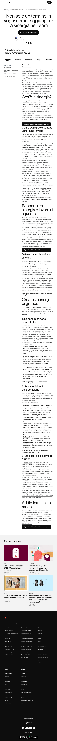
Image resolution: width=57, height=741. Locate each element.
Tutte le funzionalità (9, 630)
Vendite (39, 641)
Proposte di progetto (25, 652)
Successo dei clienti (9, 695)
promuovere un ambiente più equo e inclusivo (41, 276)
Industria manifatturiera (43, 654)
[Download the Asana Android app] (33, 737)
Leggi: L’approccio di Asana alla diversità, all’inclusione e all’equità (37, 294)
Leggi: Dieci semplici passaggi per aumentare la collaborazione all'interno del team (35, 451)
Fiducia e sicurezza (25, 695)
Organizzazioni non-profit (43, 657)
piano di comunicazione (40, 352)
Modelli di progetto (8, 692)
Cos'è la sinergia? (8, 67)
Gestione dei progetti (9, 652)
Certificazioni (7, 681)
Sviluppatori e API (8, 697)
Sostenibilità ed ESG (25, 703)
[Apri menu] (53, 2)
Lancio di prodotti (24, 643)
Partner (6, 700)
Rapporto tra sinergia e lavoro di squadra (11, 71)
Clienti (22, 678)
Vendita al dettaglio (42, 646)
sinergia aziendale (46, 138)
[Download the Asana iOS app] (23, 737)
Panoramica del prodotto (10, 627)
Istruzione (40, 652)
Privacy (22, 697)
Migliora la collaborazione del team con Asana (36, 124)
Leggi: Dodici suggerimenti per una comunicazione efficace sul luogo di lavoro (36, 381)
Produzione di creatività (26, 633)
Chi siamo (23, 673)
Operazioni (40, 633)
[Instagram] (28, 728)
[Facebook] (31, 728)
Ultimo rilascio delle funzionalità (11, 633)
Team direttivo (24, 676)
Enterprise (7, 643)
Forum (6, 684)
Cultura (22, 686)
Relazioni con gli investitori (26, 692)
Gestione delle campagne (26, 627)
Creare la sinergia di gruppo (10, 73)
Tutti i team (40, 662)
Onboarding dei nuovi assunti (27, 638)
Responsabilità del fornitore (27, 700)
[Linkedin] (26, 728)
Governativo (40, 649)
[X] (23, 728)
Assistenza (7, 676)
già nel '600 (39, 224)
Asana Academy (8, 678)
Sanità (39, 643)
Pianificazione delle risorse (26, 646)
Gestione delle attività (25, 654)
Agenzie (39, 660)
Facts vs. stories (43, 367)
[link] (6, 10)
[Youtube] (34, 728)
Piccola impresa (41, 627)
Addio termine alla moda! (9, 76)
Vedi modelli (25, 64)
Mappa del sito (8, 703)
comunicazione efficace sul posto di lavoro (33, 336)
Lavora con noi (24, 681)
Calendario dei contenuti (26, 630)
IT (38, 635)
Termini (26, 732)
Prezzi (6, 635)
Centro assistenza (8, 673)
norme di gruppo (28, 462)
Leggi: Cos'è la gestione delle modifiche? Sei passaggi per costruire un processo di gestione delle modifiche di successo (37, 199)
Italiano (30, 722)
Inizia (49, 2)
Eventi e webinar (8, 689)
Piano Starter (7, 638)
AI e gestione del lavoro (9, 649)
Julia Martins (21, 37)
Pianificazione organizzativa (27, 641)
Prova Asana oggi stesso (28, 32)
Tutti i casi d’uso (24, 657)
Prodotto (39, 638)
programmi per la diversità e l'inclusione (41, 272)
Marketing (40, 630)
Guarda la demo (26, 67)
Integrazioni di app (8, 646)
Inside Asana (24, 684)
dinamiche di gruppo (31, 475)
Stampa (22, 689)
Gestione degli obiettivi (26, 635)
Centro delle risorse (9, 686)
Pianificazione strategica (26, 649)
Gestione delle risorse (9, 654)
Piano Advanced (8, 641)
